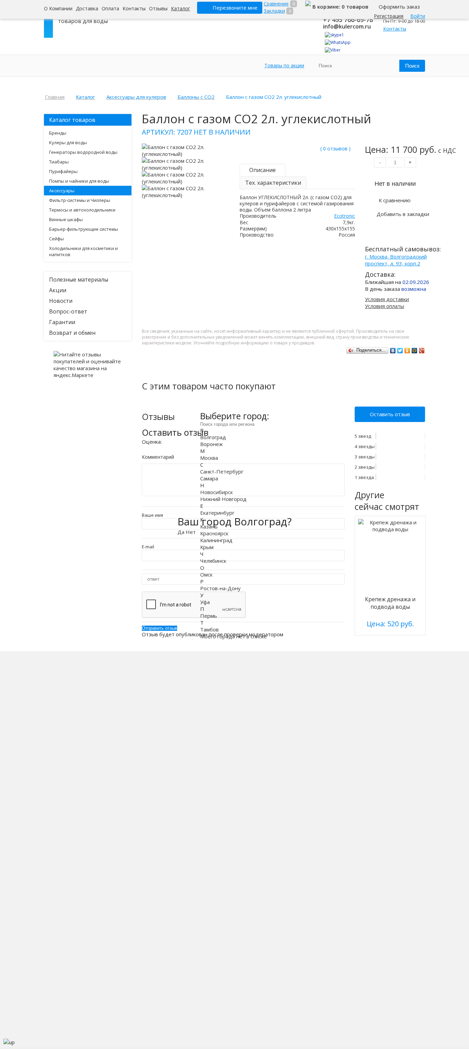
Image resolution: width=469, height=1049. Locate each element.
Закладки (274, 11)
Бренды (57, 133)
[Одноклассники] (407, 350)
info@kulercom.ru (347, 26)
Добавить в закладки (403, 213)
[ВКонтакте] (393, 350)
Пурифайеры (63, 171)
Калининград (216, 539)
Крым (207, 546)
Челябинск (213, 560)
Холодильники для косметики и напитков (83, 251)
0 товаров (355, 6)
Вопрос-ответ (68, 311)
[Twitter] (400, 350)
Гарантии (62, 322)
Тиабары (59, 162)
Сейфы (56, 239)
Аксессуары (62, 190)
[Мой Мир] (414, 350)
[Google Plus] (421, 350)
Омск (206, 574)
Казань (209, 526)
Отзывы (158, 8)
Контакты (134, 8)
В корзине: (327, 6)
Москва (209, 457)
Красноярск (214, 532)
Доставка (87, 8)
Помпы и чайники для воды (79, 181)
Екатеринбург (217, 512)
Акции (57, 290)
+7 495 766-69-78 (348, 19)
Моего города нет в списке (233, 635)
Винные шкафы (66, 219)
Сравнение (276, 3)
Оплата (110, 8)
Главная (55, 96)
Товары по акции (284, 65)
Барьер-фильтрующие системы (83, 229)
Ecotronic (344, 216)
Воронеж (211, 443)
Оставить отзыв (390, 414)
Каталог (180, 8)
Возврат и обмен (72, 333)
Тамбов (209, 629)
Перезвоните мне (235, 7)
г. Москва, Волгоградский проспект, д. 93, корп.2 (396, 260)
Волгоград (213, 436)
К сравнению (395, 200)
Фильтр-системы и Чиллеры (79, 200)
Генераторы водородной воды (83, 152)
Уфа (205, 601)
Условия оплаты (384, 306)
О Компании (58, 8)
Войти (417, 16)
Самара (209, 478)
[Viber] (333, 50)
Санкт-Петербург (221, 471)
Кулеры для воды (68, 142)
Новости (60, 301)
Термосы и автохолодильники (82, 210)
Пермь (208, 615)
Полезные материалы (78, 279)
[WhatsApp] (338, 42)
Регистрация (388, 16)
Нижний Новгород (223, 498)
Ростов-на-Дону (220, 587)
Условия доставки (387, 299)
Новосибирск (216, 491)
